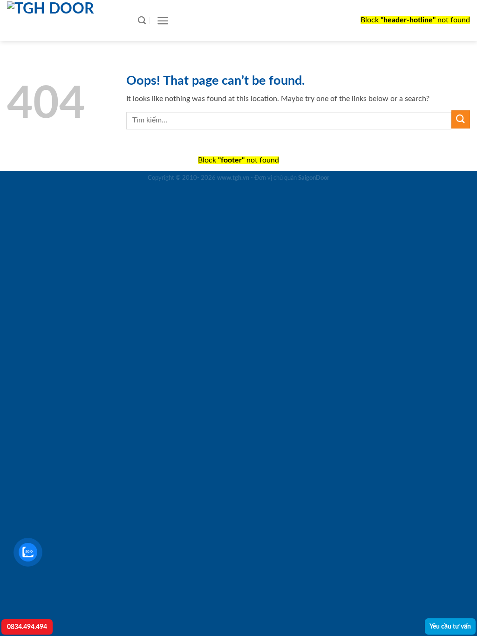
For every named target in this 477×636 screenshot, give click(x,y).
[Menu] (163, 20)
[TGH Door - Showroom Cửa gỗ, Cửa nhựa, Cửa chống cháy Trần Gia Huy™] (63, 20)
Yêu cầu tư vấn (450, 626)
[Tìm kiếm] (142, 20)
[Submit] (460, 119)
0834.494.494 (27, 626)
